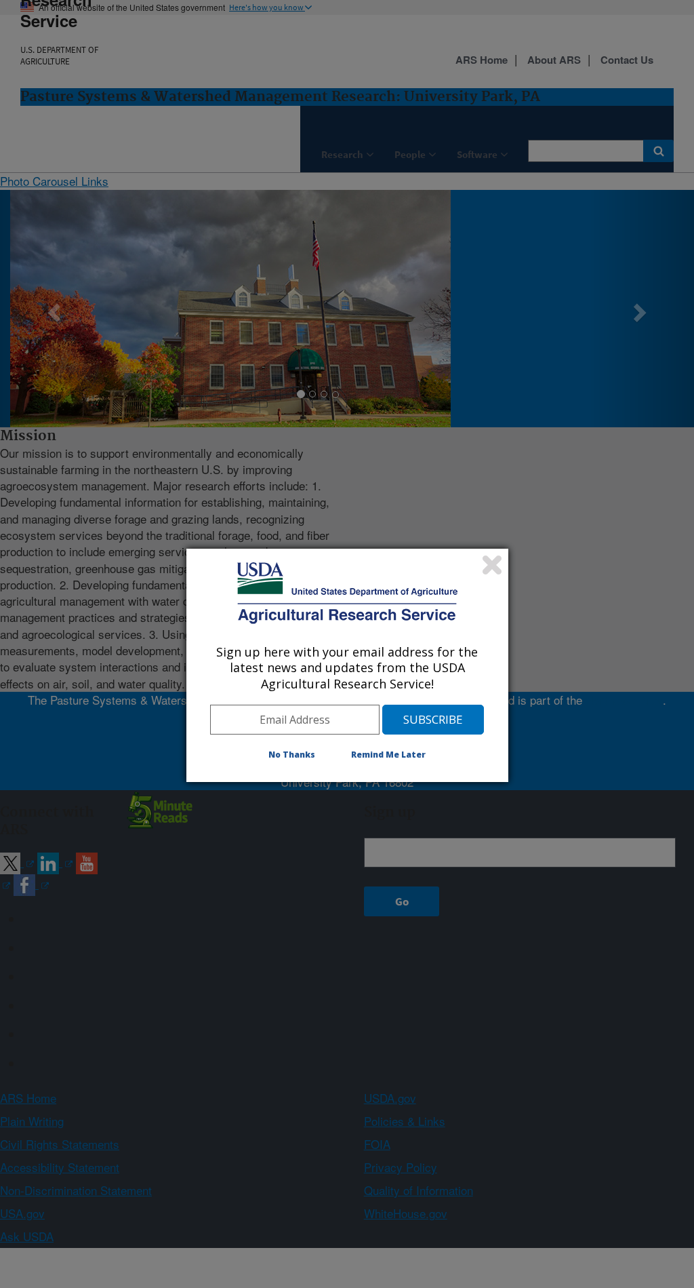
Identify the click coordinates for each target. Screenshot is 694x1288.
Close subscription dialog (492, 564)
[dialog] (347, 665)
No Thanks (291, 754)
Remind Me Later (388, 754)
